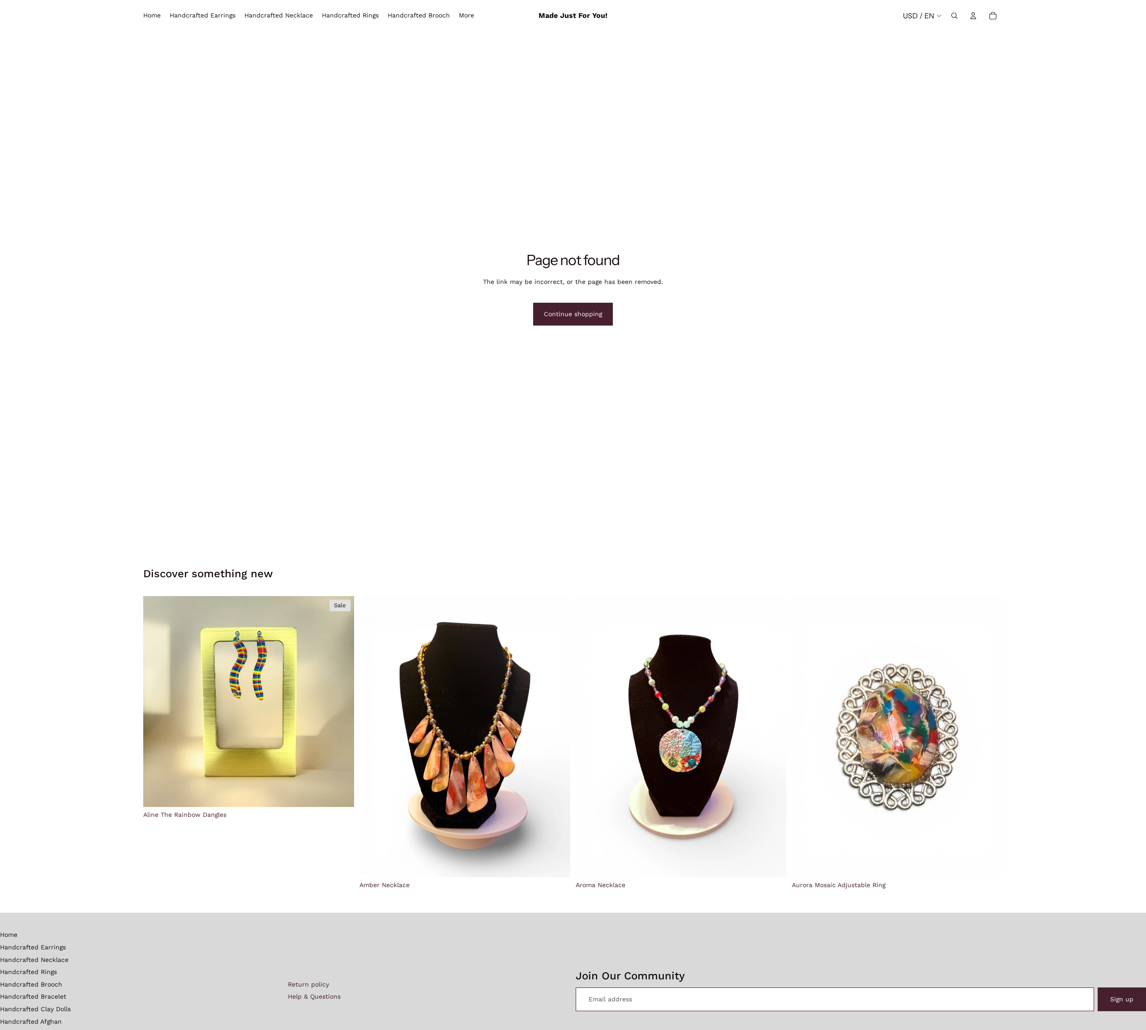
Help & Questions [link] (314, 996)
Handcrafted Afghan (31, 1021)
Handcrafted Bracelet (33, 996)
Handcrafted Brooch (31, 984)
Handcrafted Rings (28, 971)
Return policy (308, 984)
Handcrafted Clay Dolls (35, 1009)
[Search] (954, 16)
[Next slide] (340, 701)
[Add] (340, 793)
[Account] (973, 16)
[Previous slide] (156, 701)
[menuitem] (466, 15)
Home (8, 934)
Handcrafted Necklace (34, 959)
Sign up (1121, 999)
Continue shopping (573, 314)
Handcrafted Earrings (33, 947)
